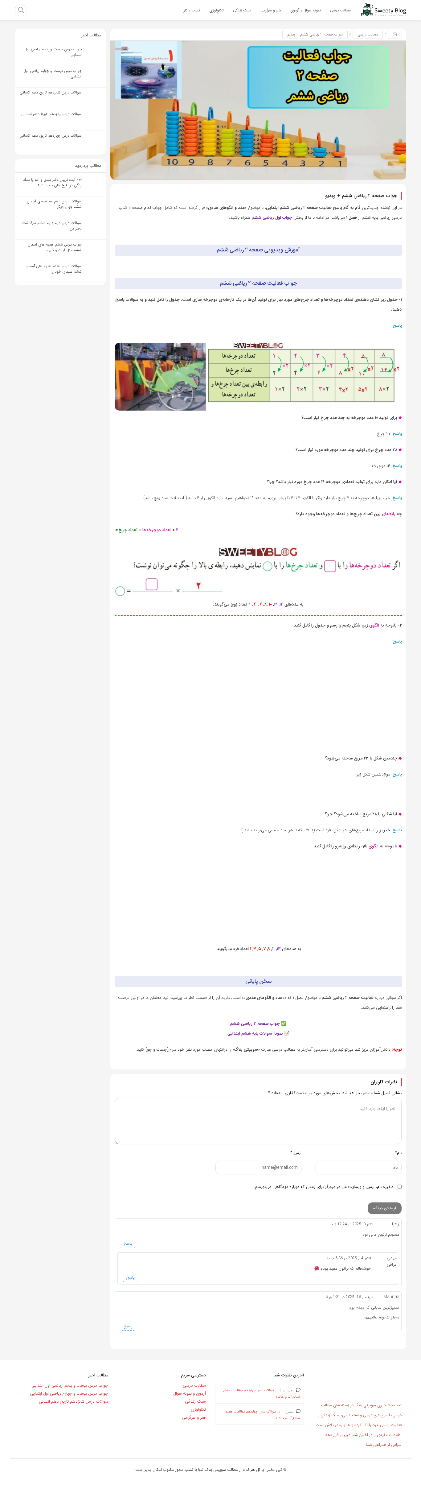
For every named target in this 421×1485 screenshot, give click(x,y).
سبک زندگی (195, 1401)
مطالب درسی (368, 34)
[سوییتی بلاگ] (383, 9)
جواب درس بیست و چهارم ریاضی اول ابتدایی (69, 1393)
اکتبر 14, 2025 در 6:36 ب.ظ (349, 1258)
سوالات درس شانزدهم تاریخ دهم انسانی (73, 1401)
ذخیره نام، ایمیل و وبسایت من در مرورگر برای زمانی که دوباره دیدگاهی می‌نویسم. (323, 1186)
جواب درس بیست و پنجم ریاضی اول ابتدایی (69, 1385)
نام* (398, 1152)
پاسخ (128, 1243)
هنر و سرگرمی (194, 1417)
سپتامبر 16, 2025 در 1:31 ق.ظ (349, 1297)
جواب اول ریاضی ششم (272, 217)
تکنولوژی (198, 1409)
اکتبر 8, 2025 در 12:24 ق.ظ (351, 1224)
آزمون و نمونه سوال (189, 1393)
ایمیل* (295, 1152)
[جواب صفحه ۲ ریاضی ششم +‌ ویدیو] (258, 109)
